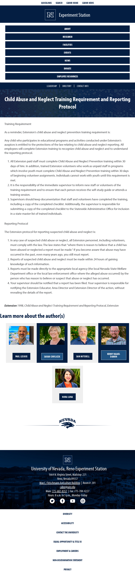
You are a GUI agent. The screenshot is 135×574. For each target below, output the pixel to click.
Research (67, 36)
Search (59, 2)
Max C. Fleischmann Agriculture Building (60, 483)
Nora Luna (67, 396)
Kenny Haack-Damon (113, 355)
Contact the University (67, 532)
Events (67, 52)
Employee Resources (67, 76)
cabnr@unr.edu (67, 487)
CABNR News (88, 2)
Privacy (67, 569)
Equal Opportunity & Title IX (68, 541)
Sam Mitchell (83, 356)
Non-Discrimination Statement (67, 560)
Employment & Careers (67, 551)
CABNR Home (72, 2)
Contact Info (82, 86)
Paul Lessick (21, 356)
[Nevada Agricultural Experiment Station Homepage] (67, 459)
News (67, 60)
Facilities (67, 44)
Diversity (67, 513)
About (67, 28)
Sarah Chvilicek (52, 356)
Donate (67, 68)
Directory (66, 86)
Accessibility (67, 523)
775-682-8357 (59, 491)
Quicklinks (46, 2)
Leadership (52, 86)
